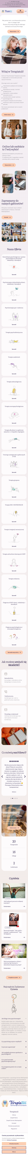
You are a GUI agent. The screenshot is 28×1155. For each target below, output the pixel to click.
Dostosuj (14, 1147)
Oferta (14, 1108)
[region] (14, 1144)
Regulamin (14, 1122)
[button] (20, 11)
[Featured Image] (14, 884)
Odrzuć (14, 1151)
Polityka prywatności (14, 1119)
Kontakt (14, 1117)
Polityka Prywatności (12, 1140)
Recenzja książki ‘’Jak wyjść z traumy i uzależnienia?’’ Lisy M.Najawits (13, 925)
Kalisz (14, 1131)
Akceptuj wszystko (14, 1143)
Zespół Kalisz (14, 1111)
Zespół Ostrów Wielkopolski (14, 1114)
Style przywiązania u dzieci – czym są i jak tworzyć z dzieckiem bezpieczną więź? (13, 956)
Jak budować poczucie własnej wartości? (13, 896)
